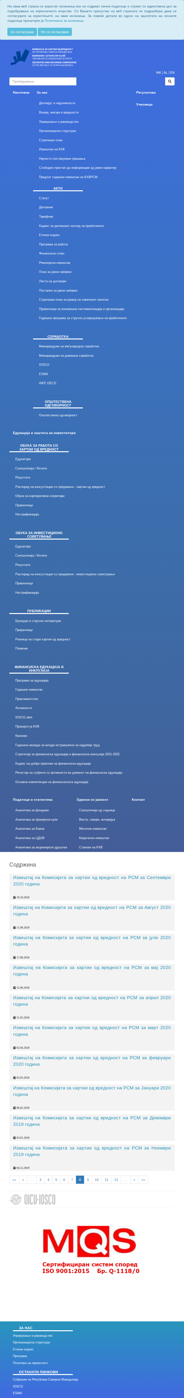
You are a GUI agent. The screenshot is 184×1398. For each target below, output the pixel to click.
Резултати (22, 477)
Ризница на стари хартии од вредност (42, 639)
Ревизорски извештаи (54, 263)
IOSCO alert (23, 717)
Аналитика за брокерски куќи (36, 819)
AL (166, 72)
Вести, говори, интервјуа (97, 819)
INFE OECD (47, 383)
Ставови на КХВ (91, 847)
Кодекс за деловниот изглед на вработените (71, 226)
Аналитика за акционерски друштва (41, 847)
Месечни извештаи (92, 828)
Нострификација (27, 514)
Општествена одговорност (58, 415)
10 (97, 1180)
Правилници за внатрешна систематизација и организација (81, 309)
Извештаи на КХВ (52, 149)
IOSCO (44, 364)
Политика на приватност (30, 1363)
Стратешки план (51, 140)
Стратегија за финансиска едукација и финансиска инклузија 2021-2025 (67, 754)
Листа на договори (52, 281)
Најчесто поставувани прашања (62, 158)
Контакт (138, 799)
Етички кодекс (49, 235)
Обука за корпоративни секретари (39, 496)
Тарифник (46, 216)
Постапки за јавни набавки (58, 290)
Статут (44, 198)
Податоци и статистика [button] (32, 799)
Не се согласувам (55, 32)
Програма (20, 1356)
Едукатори (23, 459)
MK (158, 72)
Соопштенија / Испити (31, 468)
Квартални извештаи (94, 838)
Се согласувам (22, 32)
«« (14, 1180)
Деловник (46, 207)
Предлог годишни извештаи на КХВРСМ (68, 177)
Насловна (21, 92)
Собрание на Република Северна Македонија (45, 1379)
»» (143, 1180)
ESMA (43, 374)
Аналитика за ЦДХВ (30, 838)
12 (116, 1180)
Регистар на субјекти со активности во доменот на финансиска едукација (68, 772)
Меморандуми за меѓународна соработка (69, 346)
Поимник (21, 648)
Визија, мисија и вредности (59, 112)
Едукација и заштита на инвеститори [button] (44, 433)
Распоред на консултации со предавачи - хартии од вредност (60, 487)
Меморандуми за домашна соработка (66, 355)
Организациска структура (57, 131)
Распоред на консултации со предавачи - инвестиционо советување (65, 574)
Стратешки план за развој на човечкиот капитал (74, 299)
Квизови (21, 736)
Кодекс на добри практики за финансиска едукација (53, 763)
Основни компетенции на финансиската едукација (51, 782)
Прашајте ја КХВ (27, 726)
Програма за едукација (31, 680)
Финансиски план (51, 253)
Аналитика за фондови (32, 810)
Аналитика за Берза (29, 828)
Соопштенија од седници (97, 810)
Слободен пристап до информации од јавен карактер (77, 167)
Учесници (144, 104)
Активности (23, 708)
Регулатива (146, 92)
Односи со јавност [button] (92, 799)
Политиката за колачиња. (64, 21)
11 (106, 1180)
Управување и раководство (59, 122)
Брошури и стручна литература (38, 621)
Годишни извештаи (28, 689)
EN (172, 72)
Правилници (24, 505)
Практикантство (26, 699)
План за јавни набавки (55, 272)
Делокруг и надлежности (57, 103)
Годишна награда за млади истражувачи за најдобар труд (57, 745)
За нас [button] (42, 92)
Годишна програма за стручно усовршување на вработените (83, 318)
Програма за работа (53, 244)
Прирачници (24, 630)
